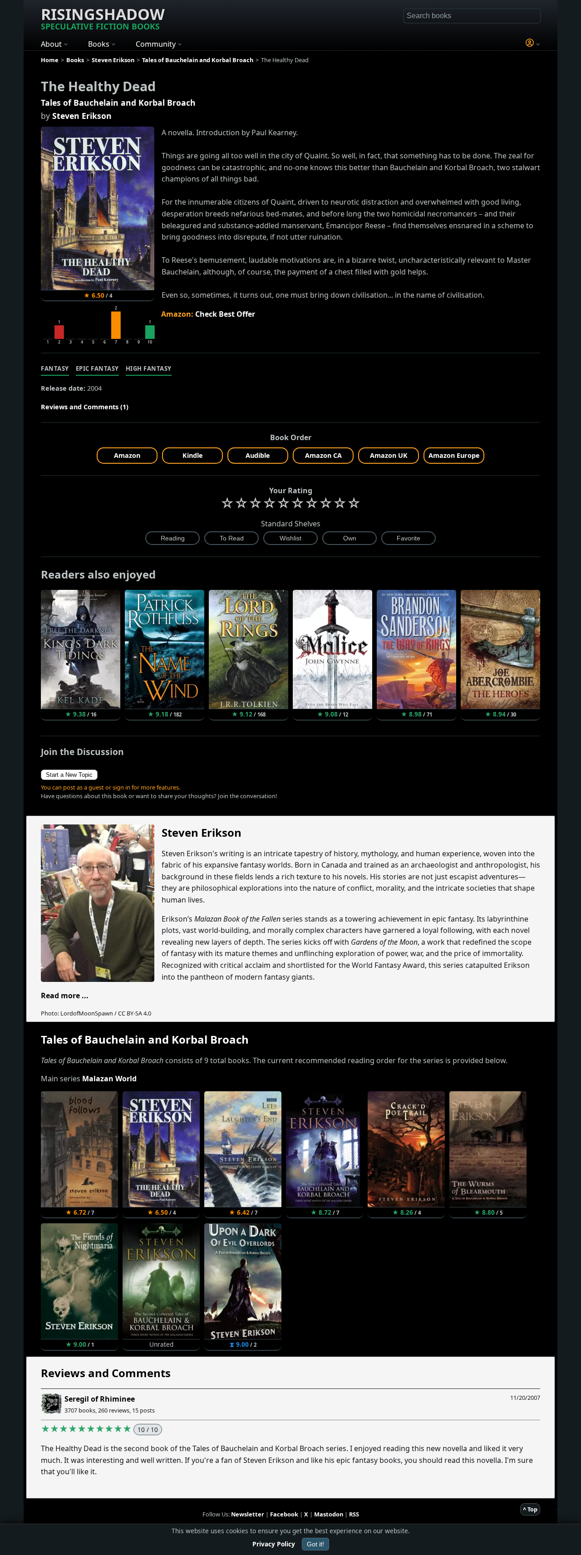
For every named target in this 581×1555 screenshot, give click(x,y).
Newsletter (247, 1514)
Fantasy (55, 368)
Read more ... (65, 996)
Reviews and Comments (106, 1372)
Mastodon (328, 1514)
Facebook (284, 1514)
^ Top (530, 1509)
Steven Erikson (82, 115)
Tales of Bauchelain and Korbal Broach (118, 102)
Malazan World (109, 1079)
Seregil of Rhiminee (99, 1399)
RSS (354, 1514)
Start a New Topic (69, 774)
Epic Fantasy (97, 368)
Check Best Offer (225, 314)
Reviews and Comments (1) (84, 406)
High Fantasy (149, 368)
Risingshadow (103, 18)
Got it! (315, 1544)
